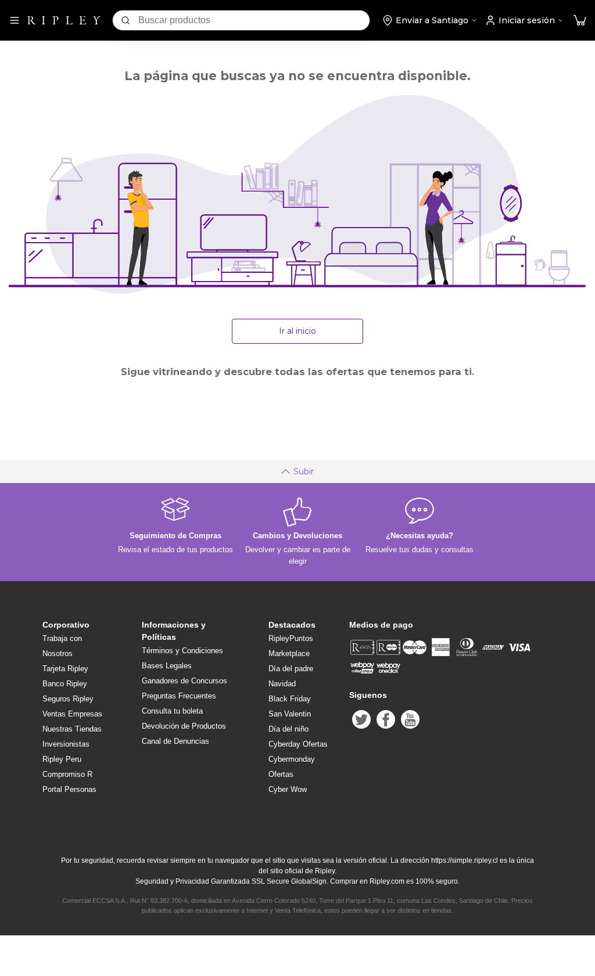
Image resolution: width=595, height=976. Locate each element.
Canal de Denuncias (175, 741)
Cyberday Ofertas (298, 744)
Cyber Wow (287, 789)
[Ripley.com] (64, 20)
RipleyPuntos (290, 638)
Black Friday (289, 698)
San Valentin (289, 714)
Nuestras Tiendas (72, 729)
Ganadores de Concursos (184, 680)
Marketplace (289, 653)
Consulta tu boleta (172, 711)
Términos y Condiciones (182, 650)
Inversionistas (65, 744)
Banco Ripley (64, 683)
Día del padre (290, 668)
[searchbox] (254, 20)
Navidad (282, 683)
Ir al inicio (297, 331)
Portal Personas (69, 789)
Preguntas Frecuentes (179, 696)
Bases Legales (167, 665)
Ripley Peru (61, 759)
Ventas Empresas (72, 714)
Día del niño (288, 729)
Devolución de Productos (184, 726)
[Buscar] (125, 20)
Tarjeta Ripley (65, 668)
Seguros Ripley (68, 698)
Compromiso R (67, 774)
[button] (580, 20)
